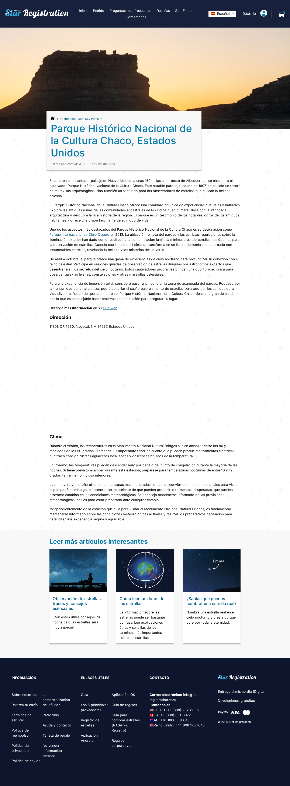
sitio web (110, 308)
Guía (84, 695)
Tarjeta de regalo (56, 735)
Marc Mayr (73, 164)
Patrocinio (51, 715)
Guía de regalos (124, 705)
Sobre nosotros (24, 695)
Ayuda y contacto (57, 725)
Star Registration (240, 721)
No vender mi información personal (53, 750)
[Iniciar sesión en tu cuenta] (263, 14)
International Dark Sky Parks (79, 118)
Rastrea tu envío (25, 705)
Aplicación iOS (123, 695)
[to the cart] (281, 13)
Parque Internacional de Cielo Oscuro (79, 234)
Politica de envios (26, 761)
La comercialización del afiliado (56, 700)
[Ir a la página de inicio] (53, 119)
